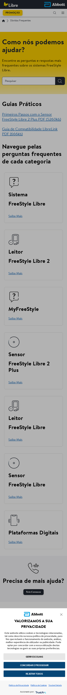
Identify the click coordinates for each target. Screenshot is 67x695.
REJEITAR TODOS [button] (34, 673)
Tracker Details (55, 685)
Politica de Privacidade (19, 685)
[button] (61, 614)
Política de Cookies (39, 685)
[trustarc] (40, 692)
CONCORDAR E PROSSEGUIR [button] (34, 665)
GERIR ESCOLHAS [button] (34, 656)
